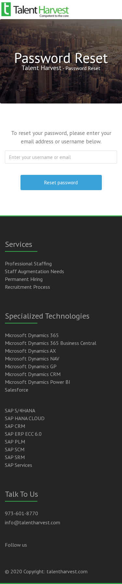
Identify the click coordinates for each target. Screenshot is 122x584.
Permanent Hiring (24, 279)
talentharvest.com (67, 571)
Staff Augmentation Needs (34, 271)
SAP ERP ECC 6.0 (23, 434)
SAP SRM (15, 457)
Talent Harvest (41, 68)
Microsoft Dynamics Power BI (37, 382)
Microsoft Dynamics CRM (33, 374)
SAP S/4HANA (20, 410)
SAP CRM (15, 426)
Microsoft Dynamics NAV (32, 358)
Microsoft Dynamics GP (31, 366)
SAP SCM (14, 449)
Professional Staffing (28, 263)
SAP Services (18, 465)
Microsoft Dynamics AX (30, 350)
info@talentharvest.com (32, 522)
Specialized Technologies (47, 316)
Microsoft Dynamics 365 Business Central (50, 343)
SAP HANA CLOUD (25, 418)
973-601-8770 (21, 513)
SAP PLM (15, 441)
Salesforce (16, 389)
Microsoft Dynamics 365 (32, 335)
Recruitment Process (27, 287)
